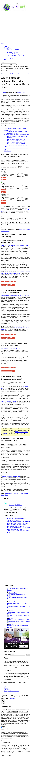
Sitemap (6, 688)
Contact (6, 686)
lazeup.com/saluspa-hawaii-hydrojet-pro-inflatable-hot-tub (15, 272)
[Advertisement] (15, 27)
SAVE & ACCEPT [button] (6, 755)
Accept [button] (8, 698)
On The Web (7, 689)
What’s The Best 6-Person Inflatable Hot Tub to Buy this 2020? (17, 519)
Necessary (5, 727)
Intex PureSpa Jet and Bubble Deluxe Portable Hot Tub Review (17, 604)
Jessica (11, 618)
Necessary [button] (3, 726)
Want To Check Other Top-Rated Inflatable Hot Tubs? (17, 132)
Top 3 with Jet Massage (13, 54)
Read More (13, 698)
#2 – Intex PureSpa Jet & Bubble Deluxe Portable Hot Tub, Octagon (16, 139)
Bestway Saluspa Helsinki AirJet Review (18, 523)
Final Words (7, 151)
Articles (6, 59)
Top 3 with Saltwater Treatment (15, 55)
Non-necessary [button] (4, 741)
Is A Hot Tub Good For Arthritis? (16, 526)
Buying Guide (7, 48)
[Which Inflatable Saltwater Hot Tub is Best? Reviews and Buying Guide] (15, 74)
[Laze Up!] (14, 10)
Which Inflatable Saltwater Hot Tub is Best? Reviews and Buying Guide (18, 528)
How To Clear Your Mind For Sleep (16, 524)
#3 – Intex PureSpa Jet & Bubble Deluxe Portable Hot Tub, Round (16, 142)
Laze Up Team (13, 593)
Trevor (4, 92)
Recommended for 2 (12, 52)
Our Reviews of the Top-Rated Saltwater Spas (16, 134)
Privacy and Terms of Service (11, 691)
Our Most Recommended (14, 49)
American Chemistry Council (8, 401)
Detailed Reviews (8, 58)
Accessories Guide (12, 56)
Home (5, 46)
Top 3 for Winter (11, 51)
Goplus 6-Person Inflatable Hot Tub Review (18, 521)
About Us (6, 685)
